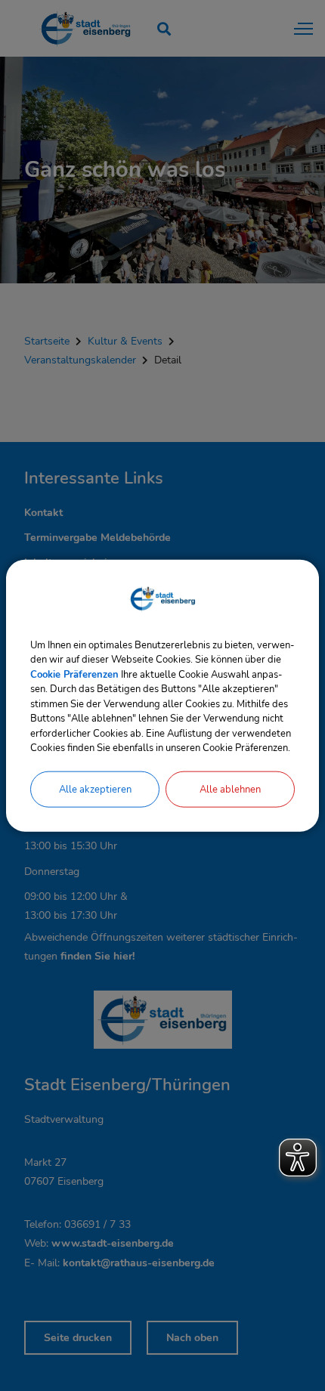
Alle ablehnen (230, 789)
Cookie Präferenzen (74, 674)
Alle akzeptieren (95, 789)
